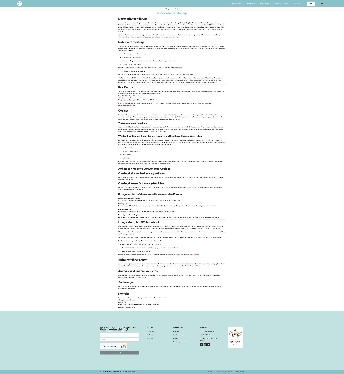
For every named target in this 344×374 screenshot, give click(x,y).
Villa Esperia (250, 4)
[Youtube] (208, 344)
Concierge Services (281, 4)
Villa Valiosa (264, 4)
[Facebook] (201, 344)
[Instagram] (205, 344)
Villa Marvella (236, 4)
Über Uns (296, 4)
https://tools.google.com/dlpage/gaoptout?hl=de (162, 248)
